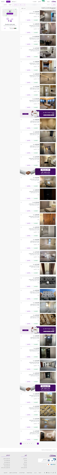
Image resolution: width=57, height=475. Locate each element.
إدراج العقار (13, 1)
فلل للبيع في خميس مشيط (5, 467)
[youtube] (46, 472)
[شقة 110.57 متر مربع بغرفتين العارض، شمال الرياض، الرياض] (48, 262)
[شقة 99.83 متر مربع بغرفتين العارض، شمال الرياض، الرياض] (48, 370)
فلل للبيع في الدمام (6, 464)
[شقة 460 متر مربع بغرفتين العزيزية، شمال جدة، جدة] (48, 187)
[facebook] (51, 472)
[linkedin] (48, 472)
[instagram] (55, 472)
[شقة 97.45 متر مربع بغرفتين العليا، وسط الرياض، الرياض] (48, 428)
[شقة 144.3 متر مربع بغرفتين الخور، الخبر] (48, 21)
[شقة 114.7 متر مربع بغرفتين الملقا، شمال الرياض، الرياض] (48, 34)
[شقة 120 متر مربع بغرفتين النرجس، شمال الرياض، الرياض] (48, 96)
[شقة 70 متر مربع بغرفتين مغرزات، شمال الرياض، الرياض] (48, 325)
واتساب (35, 20)
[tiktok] (53, 472)
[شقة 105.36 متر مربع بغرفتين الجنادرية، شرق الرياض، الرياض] (48, 416)
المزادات (44, 1)
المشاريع (39, 1)
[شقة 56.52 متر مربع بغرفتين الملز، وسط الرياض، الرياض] (48, 403)
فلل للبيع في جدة (7, 460)
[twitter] (44, 472)
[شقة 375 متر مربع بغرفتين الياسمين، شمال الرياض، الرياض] (48, 441)
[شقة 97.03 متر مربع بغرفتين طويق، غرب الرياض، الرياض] (48, 274)
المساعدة (34, 1)
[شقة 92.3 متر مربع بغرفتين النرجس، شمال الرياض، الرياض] (48, 142)
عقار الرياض (25, 458)
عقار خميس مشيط (24, 467)
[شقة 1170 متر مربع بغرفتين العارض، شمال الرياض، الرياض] (48, 71)
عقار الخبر (25, 466)
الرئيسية (54, 449)
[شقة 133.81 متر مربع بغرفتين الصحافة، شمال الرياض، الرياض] (48, 212)
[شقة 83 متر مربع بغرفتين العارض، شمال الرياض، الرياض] (48, 129)
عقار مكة (25, 462)
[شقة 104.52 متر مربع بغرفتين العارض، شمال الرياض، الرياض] (48, 166)
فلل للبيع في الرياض (6, 458)
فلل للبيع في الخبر (7, 466)
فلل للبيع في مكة (7, 462)
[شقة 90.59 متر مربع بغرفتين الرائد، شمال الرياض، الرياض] (48, 200)
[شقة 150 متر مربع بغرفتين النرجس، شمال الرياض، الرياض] (48, 154)
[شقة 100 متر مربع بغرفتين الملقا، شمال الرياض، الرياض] (48, 300)
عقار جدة (25, 460)
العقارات (54, 4)
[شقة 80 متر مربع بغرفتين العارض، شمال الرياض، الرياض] (48, 249)
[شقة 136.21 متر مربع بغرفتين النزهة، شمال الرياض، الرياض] (48, 224)
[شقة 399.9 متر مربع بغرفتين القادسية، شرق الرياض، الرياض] (48, 358)
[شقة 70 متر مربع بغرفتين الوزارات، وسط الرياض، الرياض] (48, 312)
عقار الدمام (25, 464)
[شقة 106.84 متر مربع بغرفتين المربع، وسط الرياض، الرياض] (48, 383)
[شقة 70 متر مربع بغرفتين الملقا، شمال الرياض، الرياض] (48, 345)
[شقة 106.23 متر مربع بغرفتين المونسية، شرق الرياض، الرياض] (48, 237)
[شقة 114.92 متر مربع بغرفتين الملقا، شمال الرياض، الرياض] (48, 58)
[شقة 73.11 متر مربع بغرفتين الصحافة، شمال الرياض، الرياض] (48, 45)
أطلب (5, 28)
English (5, 472)
